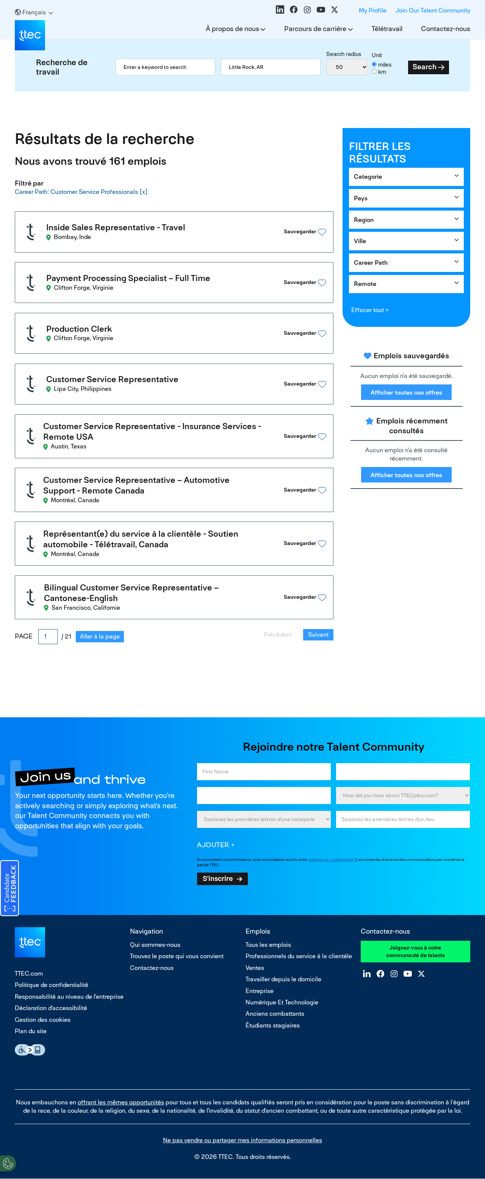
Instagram (307, 9)
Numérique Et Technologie (282, 1002)
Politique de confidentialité (51, 985)
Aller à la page (100, 636)
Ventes (255, 968)
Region (364, 220)
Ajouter (213, 844)
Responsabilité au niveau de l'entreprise (69, 997)
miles (385, 64)
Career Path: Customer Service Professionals (76, 191)
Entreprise (260, 991)
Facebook (293, 9)
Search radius (343, 54)
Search (424, 67)
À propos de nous (232, 28)
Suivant (318, 635)
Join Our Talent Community (433, 10)
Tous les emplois (268, 945)
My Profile (372, 10)
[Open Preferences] (8, 1163)
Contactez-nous (445, 28)
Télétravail (387, 28)
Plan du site (31, 1031)
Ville (360, 241)
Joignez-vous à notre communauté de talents (415, 951)
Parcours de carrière (315, 28)
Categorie (368, 177)
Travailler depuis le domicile (283, 979)
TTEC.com (29, 974)
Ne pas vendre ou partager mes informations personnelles (242, 1140)
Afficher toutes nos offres (406, 393)
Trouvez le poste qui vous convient (177, 956)
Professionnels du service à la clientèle (299, 956)
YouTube (321, 9)
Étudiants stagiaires (273, 1025)
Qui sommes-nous (155, 945)
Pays (361, 198)
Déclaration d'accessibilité (51, 1008)
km (382, 71)
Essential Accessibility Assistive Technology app (30, 1050)
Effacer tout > (370, 310)
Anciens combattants (275, 1014)
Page (24, 636)
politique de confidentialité (331, 859)
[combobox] (271, 67)
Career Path (371, 263)
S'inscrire (218, 878)
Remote (365, 284)
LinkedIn (280, 9)
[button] (304, 231)
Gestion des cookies (42, 1020)
